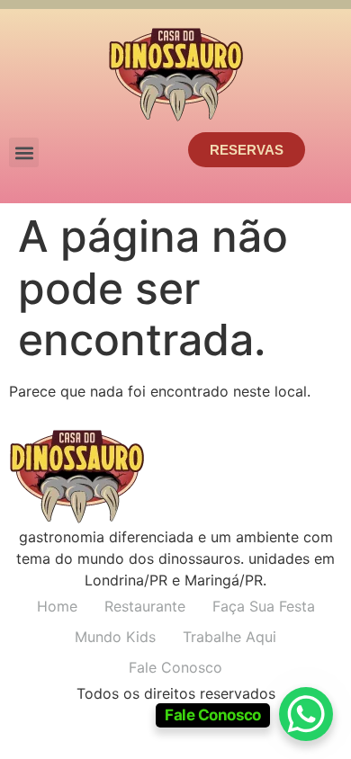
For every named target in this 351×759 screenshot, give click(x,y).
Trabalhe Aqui (229, 637)
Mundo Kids (115, 637)
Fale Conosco (175, 667)
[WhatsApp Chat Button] (306, 714)
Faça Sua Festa (263, 606)
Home (57, 606)
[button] (24, 152)
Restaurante (144, 606)
